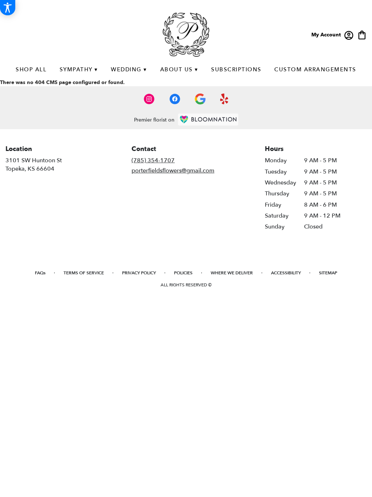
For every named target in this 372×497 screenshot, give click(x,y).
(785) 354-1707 (153, 160)
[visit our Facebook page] (174, 99)
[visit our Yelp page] (224, 99)
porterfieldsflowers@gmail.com (173, 171)
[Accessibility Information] (7, 7)
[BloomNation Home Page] (208, 120)
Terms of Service (84, 273)
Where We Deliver (232, 273)
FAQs (40, 273)
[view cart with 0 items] (362, 34)
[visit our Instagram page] (149, 99)
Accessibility (286, 273)
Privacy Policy (139, 273)
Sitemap (328, 273)
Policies (183, 273)
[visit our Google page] (200, 99)
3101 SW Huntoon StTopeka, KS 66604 (33, 164)
